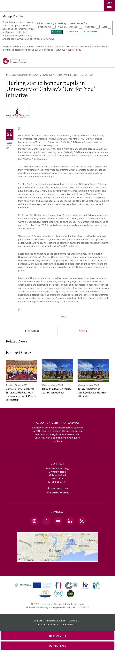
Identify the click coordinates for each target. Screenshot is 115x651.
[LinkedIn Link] (70, 521)
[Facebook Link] (46, 521)
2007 (76, 75)
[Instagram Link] (34, 521)
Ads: (104, 26)
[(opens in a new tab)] (33, 587)
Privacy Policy (73, 49)
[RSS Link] (82, 521)
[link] (33, 585)
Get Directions (59, 488)
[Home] (7, 75)
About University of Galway (25, 75)
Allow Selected (90, 32)
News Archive (64, 75)
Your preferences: (68, 26)
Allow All (58, 32)
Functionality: (44, 26)
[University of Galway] (15, 61)
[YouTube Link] (58, 521)
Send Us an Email (59, 493)
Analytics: (90, 26)
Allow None (73, 32)
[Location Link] (57, 559)
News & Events (49, 75)
